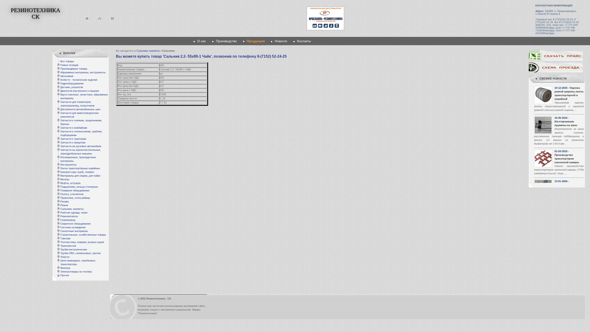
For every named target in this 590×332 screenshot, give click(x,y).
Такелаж (65, 238)
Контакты (304, 41)
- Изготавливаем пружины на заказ (566, 121)
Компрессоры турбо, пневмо (77, 172)
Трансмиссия (68, 245)
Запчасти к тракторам (73, 138)
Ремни (64, 205)
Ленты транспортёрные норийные (80, 168)
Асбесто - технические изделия (78, 79)
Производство (226, 41)
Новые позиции (69, 65)
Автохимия (66, 76)
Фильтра (65, 268)
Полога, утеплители (71, 194)
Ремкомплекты (69, 216)
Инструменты (68, 164)
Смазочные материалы (74, 231)
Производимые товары (73, 68)
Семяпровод (67, 220)
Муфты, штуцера (70, 183)
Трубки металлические (73, 249)
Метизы (64, 179)
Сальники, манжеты (72, 209)
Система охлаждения (73, 227)
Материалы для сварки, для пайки (80, 175)
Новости (281, 41)
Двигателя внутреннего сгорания (79, 90)
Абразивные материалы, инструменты (83, 72)
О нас (201, 41)
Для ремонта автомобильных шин (80, 109)
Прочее (64, 275)
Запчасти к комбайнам (73, 127)
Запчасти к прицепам (73, 142)
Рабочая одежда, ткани (73, 212)
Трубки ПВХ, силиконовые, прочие (80, 253)
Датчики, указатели (71, 87)
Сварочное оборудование (75, 223)
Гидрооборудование (72, 83)
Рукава (64, 201)
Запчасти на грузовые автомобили (80, 146)
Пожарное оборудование (74, 190)
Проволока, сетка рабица (75, 197)
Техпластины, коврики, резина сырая (82, 242)
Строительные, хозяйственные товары (83, 234)
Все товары (67, 61)
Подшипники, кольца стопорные (79, 186)
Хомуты (65, 256)
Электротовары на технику (76, 271)
